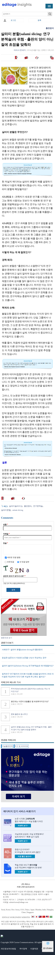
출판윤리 (50, 28)
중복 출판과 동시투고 (19, 714)
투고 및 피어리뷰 (21, 746)
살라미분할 (6, 510)
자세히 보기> (23, 826)
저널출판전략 (7, 746)
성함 (5, 524)
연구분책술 (38, 506)
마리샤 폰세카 (20, 50)
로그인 (13, 20)
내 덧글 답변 (24, 562)
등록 (39, 20)
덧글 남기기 (26, 58)
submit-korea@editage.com (18, 902)
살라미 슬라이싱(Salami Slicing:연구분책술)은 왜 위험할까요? (28, 666)
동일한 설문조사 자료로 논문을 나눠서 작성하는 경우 (24, 658)
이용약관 (34, 949)
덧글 (5, 543)
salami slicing (17, 510)
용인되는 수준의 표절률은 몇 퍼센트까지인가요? (30, 701)
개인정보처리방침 (8, 949)
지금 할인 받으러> (25, 856)
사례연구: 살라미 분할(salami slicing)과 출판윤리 (22, 649)
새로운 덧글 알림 (13, 557)
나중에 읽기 (16, 58)
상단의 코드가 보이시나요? (14, 576)
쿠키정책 (23, 949)
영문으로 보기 (52, 58)
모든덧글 (11, 562)
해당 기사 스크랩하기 (37, 58)
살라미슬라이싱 (15, 506)
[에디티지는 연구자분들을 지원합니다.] (17, 6)
